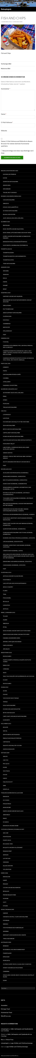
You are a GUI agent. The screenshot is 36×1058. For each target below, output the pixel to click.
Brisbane (6, 946)
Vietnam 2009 (5, 752)
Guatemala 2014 (6, 572)
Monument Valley (9, 443)
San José (5, 833)
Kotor (5, 178)
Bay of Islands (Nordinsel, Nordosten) (15, 480)
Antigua (5, 609)
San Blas (5, 855)
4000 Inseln (6, 814)
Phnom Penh (7, 803)
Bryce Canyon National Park (12, 429)
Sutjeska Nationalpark (10, 210)
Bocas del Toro (8, 844)
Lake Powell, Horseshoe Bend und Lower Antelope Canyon (16, 448)
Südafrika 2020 (5, 292)
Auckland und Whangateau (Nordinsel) (15, 472)
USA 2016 (3, 411)
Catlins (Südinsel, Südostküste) (13, 541)
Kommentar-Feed (6, 1012)
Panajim (5, 884)
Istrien (5, 400)
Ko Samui (6, 822)
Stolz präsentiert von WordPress (9, 1055)
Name (3, 114)
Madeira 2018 (5, 338)
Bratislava (6, 225)
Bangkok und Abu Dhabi (10, 825)
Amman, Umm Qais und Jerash (12, 641)
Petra (5, 627)
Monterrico (7, 579)
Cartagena (6, 742)
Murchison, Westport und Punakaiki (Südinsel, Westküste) (18, 519)
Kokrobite (6, 720)
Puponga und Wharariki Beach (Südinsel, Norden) (18, 514)
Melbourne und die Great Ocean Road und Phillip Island (18, 976)
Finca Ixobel (7, 598)
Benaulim (6, 891)
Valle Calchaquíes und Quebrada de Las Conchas (18, 676)
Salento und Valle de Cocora (12, 745)
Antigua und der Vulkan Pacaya (13, 576)
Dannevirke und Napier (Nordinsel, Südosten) (17, 561)
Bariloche (6, 665)
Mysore (5, 906)
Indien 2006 (4, 873)
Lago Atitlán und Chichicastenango (14, 583)
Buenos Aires (7, 656)
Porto (5, 371)
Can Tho (5, 760)
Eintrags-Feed (5, 1009)
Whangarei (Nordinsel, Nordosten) (14, 476)
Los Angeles (7, 414)
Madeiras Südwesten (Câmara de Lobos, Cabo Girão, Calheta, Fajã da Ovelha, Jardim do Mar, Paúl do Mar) (17, 352)
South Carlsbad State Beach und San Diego (16, 462)
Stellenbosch (7, 331)
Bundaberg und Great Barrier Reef (14, 949)
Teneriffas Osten (8, 260)
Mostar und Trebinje (9, 174)
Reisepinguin (6, 9)
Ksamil (5, 281)
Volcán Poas (7, 869)
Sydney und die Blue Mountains (13, 967)
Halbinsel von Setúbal (10, 385)
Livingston (6, 605)
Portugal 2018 (5, 363)
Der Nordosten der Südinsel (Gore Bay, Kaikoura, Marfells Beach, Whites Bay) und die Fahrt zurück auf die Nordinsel (18, 556)
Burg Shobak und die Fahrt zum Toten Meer (16, 630)
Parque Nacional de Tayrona (12, 738)
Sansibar (5, 931)
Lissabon (6, 367)
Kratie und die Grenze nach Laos (13, 811)
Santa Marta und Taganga (11, 734)
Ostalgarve (6, 381)
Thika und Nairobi (8, 938)
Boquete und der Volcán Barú (12, 847)
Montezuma (7, 836)
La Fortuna (6, 858)
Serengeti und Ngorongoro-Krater (14, 935)
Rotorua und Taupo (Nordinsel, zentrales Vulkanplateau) (16, 493)
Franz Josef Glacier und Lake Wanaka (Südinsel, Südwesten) (18, 524)
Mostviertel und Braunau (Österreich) (15, 245)
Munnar (5, 898)
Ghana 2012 (4, 687)
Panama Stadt (7, 851)
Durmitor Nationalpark (10, 181)
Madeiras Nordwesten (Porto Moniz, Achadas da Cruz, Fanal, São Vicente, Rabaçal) (18, 359)
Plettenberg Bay (8, 309)
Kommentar (5, 89)
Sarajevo (6, 203)
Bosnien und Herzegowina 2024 (11, 196)
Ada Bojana (6, 185)
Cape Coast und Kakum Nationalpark (14, 716)
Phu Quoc (6, 763)
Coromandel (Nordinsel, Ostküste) (14, 565)
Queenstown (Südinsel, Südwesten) (14, 529)
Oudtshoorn (7, 316)
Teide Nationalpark (9, 263)
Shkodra (6, 271)
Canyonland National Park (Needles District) (17, 440)
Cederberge (6, 323)
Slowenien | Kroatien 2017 (9, 389)
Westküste (6, 327)
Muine (5, 767)
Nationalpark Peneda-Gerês (12, 374)
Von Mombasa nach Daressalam (13, 927)
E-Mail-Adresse (7, 122)
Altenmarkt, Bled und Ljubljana (13, 392)
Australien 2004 (6, 942)
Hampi (5, 880)
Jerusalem (6, 649)
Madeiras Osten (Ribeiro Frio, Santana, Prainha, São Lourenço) (18, 346)
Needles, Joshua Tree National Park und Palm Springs (17, 457)
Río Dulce (6, 601)
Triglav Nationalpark (10, 407)
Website (4, 130)
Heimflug (6, 789)
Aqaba (5, 619)
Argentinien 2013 (6, 652)
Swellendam (7, 305)
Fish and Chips (18, 21)
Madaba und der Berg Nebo (11, 638)
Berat (5, 289)
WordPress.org (5, 1016)
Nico (2, 1039)
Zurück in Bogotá (8, 749)
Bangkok (6, 796)
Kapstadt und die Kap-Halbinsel (13, 296)
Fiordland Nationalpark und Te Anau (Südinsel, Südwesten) (18, 533)
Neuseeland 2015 (6, 469)
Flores (5, 590)
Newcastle (6, 960)
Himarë (5, 285)
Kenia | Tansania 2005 (7, 909)
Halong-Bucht (8, 782)
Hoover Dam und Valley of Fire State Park (16, 422)
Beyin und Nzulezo (9, 712)
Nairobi (5, 913)
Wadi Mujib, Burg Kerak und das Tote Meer (16, 634)
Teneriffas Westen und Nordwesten (14, 256)
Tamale (5, 701)
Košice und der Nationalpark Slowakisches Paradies (16, 237)
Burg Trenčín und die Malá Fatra (13, 229)
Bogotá (5, 727)
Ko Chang (6, 800)
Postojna (6, 403)
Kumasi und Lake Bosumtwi (11, 709)
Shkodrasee (7, 189)
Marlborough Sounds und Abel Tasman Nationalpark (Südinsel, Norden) (15, 509)
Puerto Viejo (7, 840)
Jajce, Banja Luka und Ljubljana (13, 218)
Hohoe (5, 694)
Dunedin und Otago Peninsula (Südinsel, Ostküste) (19, 538)
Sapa (4, 785)
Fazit (4, 334)
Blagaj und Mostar (9, 214)
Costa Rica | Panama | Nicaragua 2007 (12, 829)
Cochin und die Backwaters (11, 887)
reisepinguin (5, 1029)
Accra (5, 691)
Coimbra (5, 378)
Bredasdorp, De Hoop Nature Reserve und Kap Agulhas (17, 300)
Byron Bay (6, 957)
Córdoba (6, 669)
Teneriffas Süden (8, 252)
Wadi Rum (6, 623)
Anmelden (4, 1005)
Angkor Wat (7, 807)
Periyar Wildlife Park (9, 895)
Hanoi (5, 778)
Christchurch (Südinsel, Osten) (13, 550)
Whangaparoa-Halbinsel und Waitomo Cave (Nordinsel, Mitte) (17, 488)
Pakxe (5, 818)
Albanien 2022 (5, 267)
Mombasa (6, 920)
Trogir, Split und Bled (10, 192)
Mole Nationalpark (9, 705)
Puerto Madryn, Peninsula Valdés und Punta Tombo (17, 660)
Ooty (4, 902)
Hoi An (5, 774)
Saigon (5, 756)
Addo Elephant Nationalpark (12, 312)
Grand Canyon (7, 452)
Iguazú (5, 680)
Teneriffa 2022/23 (6, 249)
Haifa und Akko (8, 645)
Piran (4, 396)
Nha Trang (6, 771)
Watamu (5, 924)
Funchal (6, 342)
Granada (6, 862)
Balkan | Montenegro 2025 (9, 170)
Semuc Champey (8, 587)
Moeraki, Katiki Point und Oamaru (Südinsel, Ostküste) (17, 546)
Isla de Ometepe (8, 865)
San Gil (5, 731)
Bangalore (6, 876)
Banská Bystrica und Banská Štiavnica (15, 241)
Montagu (6, 320)
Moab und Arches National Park (13, 436)
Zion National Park (9, 425)
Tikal (4, 594)
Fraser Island (7, 953)
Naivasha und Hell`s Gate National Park (15, 916)
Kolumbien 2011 (6, 723)
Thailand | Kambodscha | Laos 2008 (12, 793)
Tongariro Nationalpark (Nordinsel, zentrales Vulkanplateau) (18, 499)
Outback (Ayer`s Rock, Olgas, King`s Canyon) (17, 964)
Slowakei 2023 (5, 221)
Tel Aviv (5, 616)
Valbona (6, 274)
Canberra (6, 971)
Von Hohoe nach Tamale (11, 698)
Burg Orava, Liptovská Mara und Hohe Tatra (17, 232)
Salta (4, 672)
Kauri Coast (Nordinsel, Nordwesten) (15, 483)
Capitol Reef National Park (11, 432)
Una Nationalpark (9, 200)
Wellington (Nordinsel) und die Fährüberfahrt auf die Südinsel (18, 504)
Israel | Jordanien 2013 (8, 612)
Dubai (5, 980)
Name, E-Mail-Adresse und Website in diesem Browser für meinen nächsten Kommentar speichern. (16, 143)
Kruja (5, 278)
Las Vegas (6, 418)
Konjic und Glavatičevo (10, 207)
